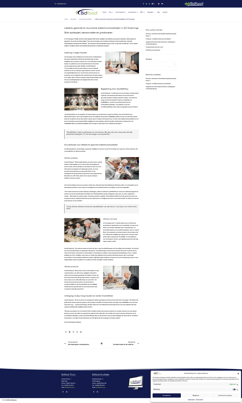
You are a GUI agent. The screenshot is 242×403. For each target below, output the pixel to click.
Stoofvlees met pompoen (153, 50)
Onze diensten (120, 12)
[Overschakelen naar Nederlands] (162, 4)
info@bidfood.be (70, 387)
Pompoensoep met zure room (154, 47)
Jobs (158, 12)
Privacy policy (199, 399)
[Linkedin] (80, 332)
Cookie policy (191, 399)
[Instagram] (77, 332)
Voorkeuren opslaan (225, 395)
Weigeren (196, 395)
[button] (238, 373)
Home (104, 12)
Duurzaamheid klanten (85, 19)
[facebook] (143, 3)
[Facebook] (65, 332)
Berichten (73, 19)
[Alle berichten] (101, 343)
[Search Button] (174, 64)
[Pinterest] (73, 332)
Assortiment (132, 12)
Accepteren (167, 395)
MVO (141, 12)
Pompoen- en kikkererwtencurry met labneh (158, 39)
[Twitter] (69, 332)
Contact (164, 12)
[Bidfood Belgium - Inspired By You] (86, 12)
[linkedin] (146, 3)
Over (110, 12)
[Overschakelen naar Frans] (158, 4)
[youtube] (152, 3)
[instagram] (149, 3)
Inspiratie (150, 12)
